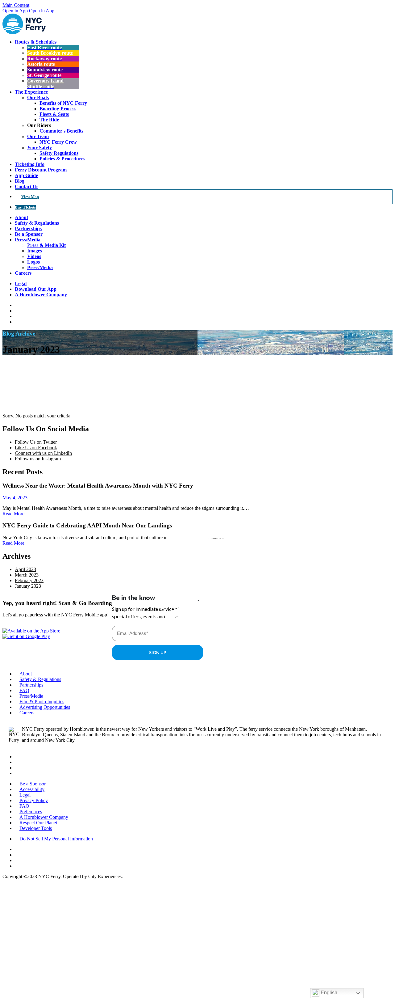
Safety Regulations (59, 153)
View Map (30, 196)
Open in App (15, 10)
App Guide (26, 175)
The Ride (49, 119)
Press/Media (31, 696)
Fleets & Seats (54, 114)
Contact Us (26, 186)
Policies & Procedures (62, 158)
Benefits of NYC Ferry (63, 103)
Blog (19, 181)
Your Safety (39, 147)
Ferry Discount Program (41, 169)
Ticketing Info (29, 164)
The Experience (31, 92)
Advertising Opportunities (44, 707)
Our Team (38, 136)
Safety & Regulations (40, 679)
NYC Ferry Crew (58, 142)
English (328, 992)
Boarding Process (58, 108)
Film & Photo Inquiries (41, 701)
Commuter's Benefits (61, 130)
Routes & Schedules (35, 41)
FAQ (24, 690)
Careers (26, 712)
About (21, 217)
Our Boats (38, 97)
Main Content (15, 5)
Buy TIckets (25, 207)
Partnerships (31, 684)
